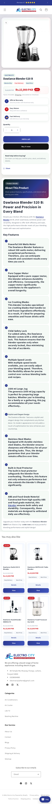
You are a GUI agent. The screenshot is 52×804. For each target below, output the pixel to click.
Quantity (6, 124)
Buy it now (26, 146)
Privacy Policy (10, 748)
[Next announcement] (47, 2)
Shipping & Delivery (12, 753)
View (13, 590)
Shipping (18, 95)
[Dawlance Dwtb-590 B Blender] (14, 554)
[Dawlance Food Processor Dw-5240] (38, 606)
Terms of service (13, 799)
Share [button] (8, 168)
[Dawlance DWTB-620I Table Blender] (38, 554)
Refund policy (45, 795)
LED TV (7, 711)
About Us (8, 731)
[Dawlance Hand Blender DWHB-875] (14, 606)
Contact (8, 737)
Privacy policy (34, 795)
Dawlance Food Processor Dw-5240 (37, 621)
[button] (4, 9)
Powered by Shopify (21, 795)
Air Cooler (9, 705)
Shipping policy (26, 799)
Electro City (11, 795)
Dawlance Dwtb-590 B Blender (11, 568)
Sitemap (8, 759)
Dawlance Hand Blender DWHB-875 (12, 621)
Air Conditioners (11, 700)
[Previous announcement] (4, 2)
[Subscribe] (38, 774)
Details (13, 585)
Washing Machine (11, 716)
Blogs (7, 742)
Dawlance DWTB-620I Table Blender (38, 568)
